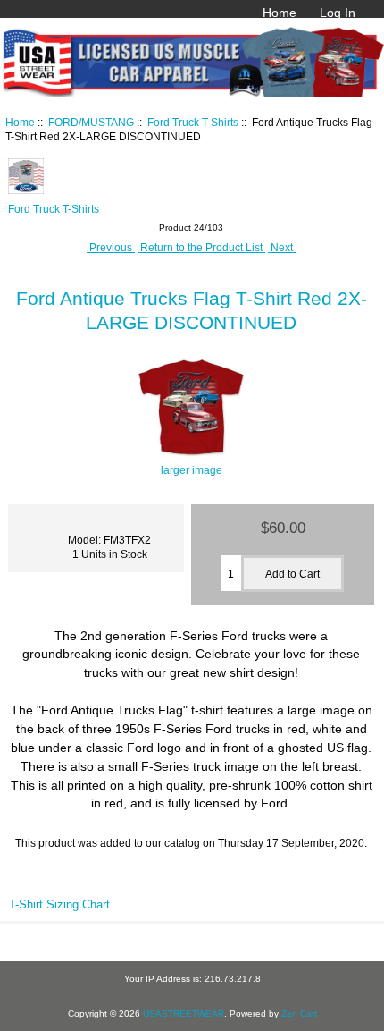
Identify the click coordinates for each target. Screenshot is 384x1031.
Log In (337, 12)
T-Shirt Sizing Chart (59, 904)
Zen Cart (299, 1013)
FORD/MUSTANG (91, 122)
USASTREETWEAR (183, 1013)
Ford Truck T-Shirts (192, 122)
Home (279, 12)
